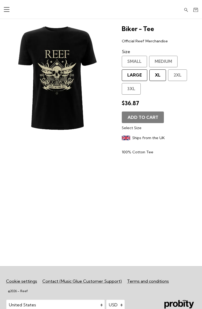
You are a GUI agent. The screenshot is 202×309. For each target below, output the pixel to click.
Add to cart (143, 117)
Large (134, 75)
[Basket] (195, 9)
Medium (163, 61)
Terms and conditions (148, 281)
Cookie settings (21, 281)
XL (157, 75)
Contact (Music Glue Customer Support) (82, 281)
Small (134, 61)
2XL (177, 75)
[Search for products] (186, 9)
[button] (6, 9)
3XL (131, 88)
